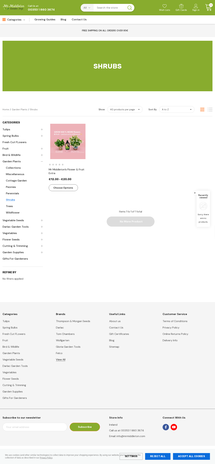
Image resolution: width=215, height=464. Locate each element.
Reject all (157, 456)
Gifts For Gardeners (15, 398)
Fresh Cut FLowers (14, 334)
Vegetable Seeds (13, 359)
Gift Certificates (119, 334)
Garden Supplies (13, 391)
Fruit (5, 340)
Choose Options (63, 187)
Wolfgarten (62, 340)
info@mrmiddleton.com (131, 436)
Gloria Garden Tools (68, 347)
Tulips (6, 321)
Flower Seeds (11, 378)
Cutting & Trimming (14, 385)
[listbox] (177, 109)
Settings (131, 456)
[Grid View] (202, 109)
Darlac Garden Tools (15, 366)
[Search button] (129, 8)
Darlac (60, 327)
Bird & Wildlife (11, 347)
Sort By (152, 109)
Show (102, 109)
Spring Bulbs (10, 327)
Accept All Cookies (191, 456)
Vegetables (9, 372)
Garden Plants (11, 353)
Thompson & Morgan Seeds (73, 321)
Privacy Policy (46, 457)
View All (60, 359)
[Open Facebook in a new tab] (166, 427)
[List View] (210, 109)
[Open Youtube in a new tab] (174, 427)
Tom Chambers (65, 334)
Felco (59, 353)
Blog (111, 340)
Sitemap (114, 347)
